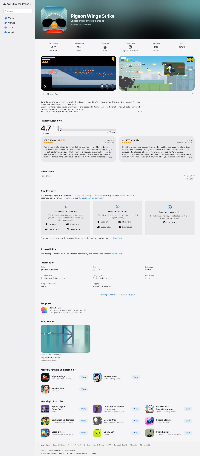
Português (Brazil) (120, 445)
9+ (146, 278)
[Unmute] (107, 86)
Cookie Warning (81, 453)
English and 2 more (101, 278)
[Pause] (102, 86)
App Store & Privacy (66, 453)
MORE (111, 157)
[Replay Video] (44, 86)
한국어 (109, 445)
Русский (78, 445)
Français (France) (98, 445)
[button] (18, 18)
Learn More (118, 238)
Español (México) (59, 445)
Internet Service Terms (48, 453)
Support (93, 453)
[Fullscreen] (112, 86)
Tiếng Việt (133, 445)
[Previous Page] (38, 73)
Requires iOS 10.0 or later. (52, 278)
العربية (70, 445)
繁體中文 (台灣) (144, 445)
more (140, 112)
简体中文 (87, 445)
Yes (42, 286)
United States (45, 445)
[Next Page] (197, 73)
